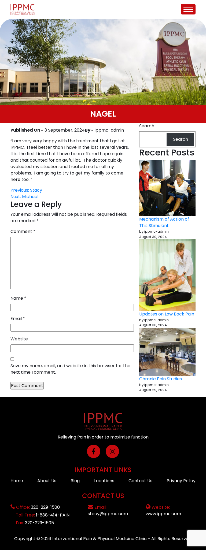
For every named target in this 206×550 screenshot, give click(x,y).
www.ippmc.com (163, 514)
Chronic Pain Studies (160, 379)
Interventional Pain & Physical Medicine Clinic (99, 539)
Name (18, 298)
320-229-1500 (45, 507)
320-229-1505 (39, 523)
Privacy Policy (181, 481)
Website (19, 339)
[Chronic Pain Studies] (167, 352)
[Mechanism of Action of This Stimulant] (167, 188)
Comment (22, 231)
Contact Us (140, 481)
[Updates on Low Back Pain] (167, 275)
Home (16, 481)
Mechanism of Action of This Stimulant (164, 222)
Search (146, 126)
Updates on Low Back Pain (166, 314)
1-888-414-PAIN (52, 515)
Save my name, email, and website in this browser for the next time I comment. (70, 369)
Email (17, 318)
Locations (104, 481)
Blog (75, 481)
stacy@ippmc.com (108, 514)
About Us (46, 481)
